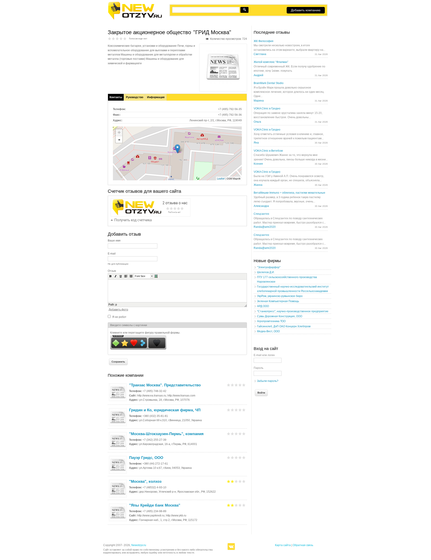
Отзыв (112, 270)
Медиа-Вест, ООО (268, 331)
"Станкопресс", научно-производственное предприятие (292, 311)
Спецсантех (261, 213)
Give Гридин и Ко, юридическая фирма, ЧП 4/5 (240, 410)
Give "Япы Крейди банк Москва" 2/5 (232, 505)
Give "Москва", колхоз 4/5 (240, 481)
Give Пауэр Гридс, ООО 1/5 (229, 457)
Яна (256, 142)
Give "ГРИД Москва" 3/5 (117, 38)
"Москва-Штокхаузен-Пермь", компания (166, 434)
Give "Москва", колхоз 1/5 (229, 481)
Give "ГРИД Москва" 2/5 (113, 38)
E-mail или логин (264, 355)
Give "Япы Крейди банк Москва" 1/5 (229, 505)
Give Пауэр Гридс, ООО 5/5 (244, 457)
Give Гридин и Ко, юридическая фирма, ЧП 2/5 (232, 410)
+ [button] (119, 132)
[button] (110, 276)
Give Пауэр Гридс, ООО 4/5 (240, 457)
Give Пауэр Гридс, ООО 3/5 (236, 457)
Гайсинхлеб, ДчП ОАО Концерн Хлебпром (283, 326)
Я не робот (119, 317)
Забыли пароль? (267, 381)
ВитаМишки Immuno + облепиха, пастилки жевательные (289, 192)
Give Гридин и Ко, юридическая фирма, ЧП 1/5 (229, 410)
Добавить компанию (306, 10)
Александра (261, 206)
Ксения (258, 163)
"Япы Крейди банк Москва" (154, 505)
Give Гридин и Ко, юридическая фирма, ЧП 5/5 (244, 410)
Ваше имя (114, 240)
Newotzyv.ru (138, 545)
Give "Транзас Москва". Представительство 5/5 (244, 385)
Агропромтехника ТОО (271, 321)
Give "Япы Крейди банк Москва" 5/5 (244, 505)
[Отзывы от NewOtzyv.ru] (135, 18)
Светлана (260, 54)
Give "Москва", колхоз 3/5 (236, 481)
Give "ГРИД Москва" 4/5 (121, 38)
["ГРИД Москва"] (223, 82)
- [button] (119, 139)
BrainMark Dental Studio (269, 83)
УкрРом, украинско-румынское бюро (280, 296)
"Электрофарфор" (268, 267)
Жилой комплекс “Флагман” (271, 62)
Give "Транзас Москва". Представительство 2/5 (232, 385)
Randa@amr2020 (265, 226)
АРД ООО (263, 306)
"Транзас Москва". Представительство (165, 385)
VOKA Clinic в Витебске (268, 150)
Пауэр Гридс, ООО (146, 458)
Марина (259, 100)
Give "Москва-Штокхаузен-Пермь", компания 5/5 (244, 433)
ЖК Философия (263, 41)
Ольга (257, 121)
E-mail (112, 253)
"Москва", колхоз (145, 481)
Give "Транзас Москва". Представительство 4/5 (240, 385)
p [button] (116, 304)
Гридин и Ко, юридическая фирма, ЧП (164, 410)
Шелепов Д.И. (266, 272)
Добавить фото (118, 309)
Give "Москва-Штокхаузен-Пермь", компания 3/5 (236, 433)
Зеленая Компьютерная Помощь (278, 301)
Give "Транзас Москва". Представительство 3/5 (236, 385)
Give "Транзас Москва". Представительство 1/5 (229, 385)
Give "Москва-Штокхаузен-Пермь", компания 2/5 (232, 433)
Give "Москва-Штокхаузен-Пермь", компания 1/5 (229, 433)
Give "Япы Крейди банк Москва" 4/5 (240, 505)
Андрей (258, 75)
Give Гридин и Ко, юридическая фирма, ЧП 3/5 (236, 410)
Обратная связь (303, 545)
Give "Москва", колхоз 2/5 (232, 481)
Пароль (258, 368)
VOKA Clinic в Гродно (267, 108)
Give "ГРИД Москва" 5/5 (125, 38)
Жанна (258, 184)
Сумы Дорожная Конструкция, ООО (279, 316)
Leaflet (220, 178)
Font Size (140, 276)
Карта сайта (283, 545)
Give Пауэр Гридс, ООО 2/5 (232, 457)
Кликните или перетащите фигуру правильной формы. (145, 332)
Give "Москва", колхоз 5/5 (244, 481)
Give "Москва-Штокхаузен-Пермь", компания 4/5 (240, 433)
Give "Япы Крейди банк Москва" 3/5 (236, 505)
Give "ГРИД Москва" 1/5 (110, 38)
